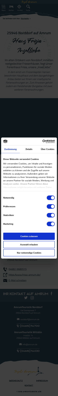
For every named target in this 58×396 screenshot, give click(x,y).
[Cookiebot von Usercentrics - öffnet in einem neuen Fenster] (42, 141)
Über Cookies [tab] (47, 149)
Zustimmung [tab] (10, 149)
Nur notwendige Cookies (29, 253)
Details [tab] (29, 149)
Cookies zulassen (29, 236)
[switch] (51, 206)
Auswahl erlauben (29, 244)
